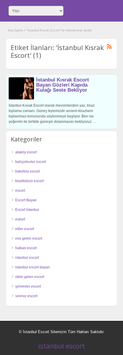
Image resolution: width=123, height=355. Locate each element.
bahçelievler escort (30, 162)
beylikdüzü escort (29, 181)
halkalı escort (26, 248)
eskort (20, 219)
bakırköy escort (27, 171)
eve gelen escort (28, 238)
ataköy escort (26, 152)
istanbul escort (27, 258)
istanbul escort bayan (32, 267)
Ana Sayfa (15, 30)
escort (20, 190)
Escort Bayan (26, 200)
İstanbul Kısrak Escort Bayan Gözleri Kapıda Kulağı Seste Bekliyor (62, 85)
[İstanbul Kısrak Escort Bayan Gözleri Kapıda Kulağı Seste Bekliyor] (21, 98)
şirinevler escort (28, 286)
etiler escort (24, 229)
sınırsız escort (26, 296)
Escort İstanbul (27, 210)
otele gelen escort (29, 277)
